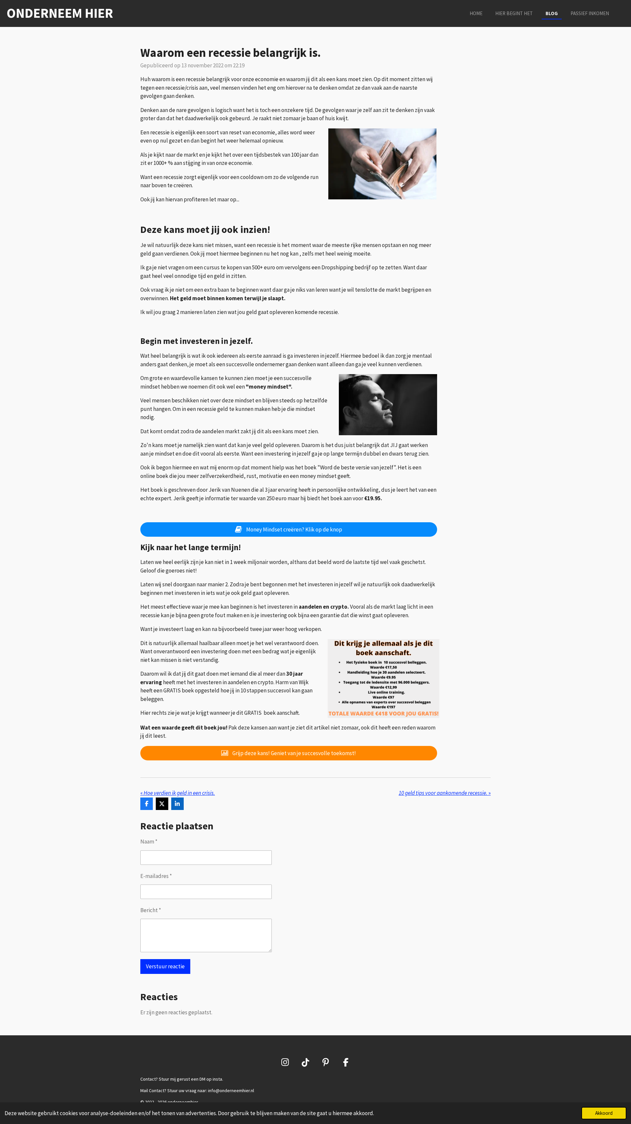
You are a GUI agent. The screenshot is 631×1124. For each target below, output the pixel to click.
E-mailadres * (156, 876)
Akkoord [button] (604, 1113)
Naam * (148, 841)
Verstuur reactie (165, 966)
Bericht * (150, 910)
